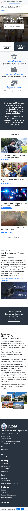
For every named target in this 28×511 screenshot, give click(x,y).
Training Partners (5, 468)
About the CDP (5, 449)
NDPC (2, 454)
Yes (18, 509)
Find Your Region (5, 480)
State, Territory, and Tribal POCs (9, 483)
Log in (3, 10)
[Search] (6, 26)
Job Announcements (6, 497)
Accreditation (4, 471)
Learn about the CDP (14, 32)
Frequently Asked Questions (8, 495)
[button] (21, 46)
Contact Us (4, 478)
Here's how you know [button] (14, 3)
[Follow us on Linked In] (11, 502)
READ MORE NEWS (13, 237)
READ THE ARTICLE (6, 159)
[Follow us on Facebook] (2, 502)
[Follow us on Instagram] (5, 502)
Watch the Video (13, 320)
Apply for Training (5, 466)
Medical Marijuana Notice (8, 457)
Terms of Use (4, 492)
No (22, 509)
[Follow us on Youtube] (8, 502)
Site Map (3, 490)
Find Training (4, 463)
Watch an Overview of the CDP (13, 36)
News (2, 452)
